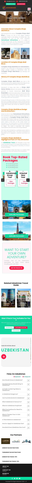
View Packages (11, 182)
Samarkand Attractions (9, 40)
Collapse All (27, 376)
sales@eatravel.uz (11, 1)
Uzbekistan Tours (9, 143)
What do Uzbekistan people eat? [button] (12, 405)
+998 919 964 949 (22, 1)
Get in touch (15, 268)
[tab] (16, 380)
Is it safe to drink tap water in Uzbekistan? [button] (11, 389)
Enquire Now (21, 4)
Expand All (18, 376)
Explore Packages (16, 215)
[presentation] (2, 180)
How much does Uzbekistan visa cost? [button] (14, 427)
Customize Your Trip (20, 327)
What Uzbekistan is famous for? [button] (12, 402)
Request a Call (11, 4)
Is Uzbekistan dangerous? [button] (10, 394)
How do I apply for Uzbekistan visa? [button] (13, 423)
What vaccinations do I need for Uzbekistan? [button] (12, 410)
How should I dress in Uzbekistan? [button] (12, 380)
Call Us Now (16, 330)
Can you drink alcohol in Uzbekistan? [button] (13, 398)
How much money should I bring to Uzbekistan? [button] (12, 384)
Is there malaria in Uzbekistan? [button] (11, 419)
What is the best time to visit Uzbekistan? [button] (11, 415)
